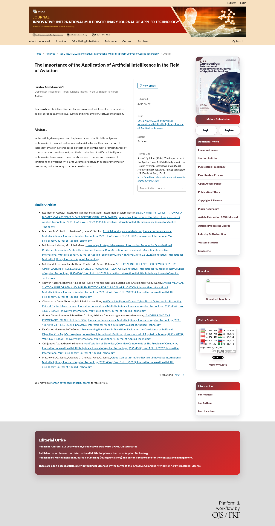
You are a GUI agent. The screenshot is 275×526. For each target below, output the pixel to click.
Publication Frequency (211, 166)
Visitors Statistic (208, 242)
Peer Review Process (210, 175)
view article (149, 85)
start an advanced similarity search (70, 382)
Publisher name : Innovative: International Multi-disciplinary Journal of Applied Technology (94, 453)
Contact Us (204, 250)
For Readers (205, 394)
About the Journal (39, 41)
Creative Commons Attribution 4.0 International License (167, 465)
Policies (109, 41)
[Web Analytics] (218, 359)
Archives (143, 41)
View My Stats (218, 364)
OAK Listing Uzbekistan (85, 41)
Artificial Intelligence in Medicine (122, 231)
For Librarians (206, 411)
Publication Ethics (209, 192)
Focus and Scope (208, 149)
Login (243, 2)
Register (231, 2)
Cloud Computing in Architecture (131, 357)
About (60, 41)
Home (38, 53)
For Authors (205, 402)
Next (177, 374)
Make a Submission (218, 119)
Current (127, 41)
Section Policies (207, 158)
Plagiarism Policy (208, 208)
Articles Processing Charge (214, 225)
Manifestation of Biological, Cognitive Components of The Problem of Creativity (130, 343)
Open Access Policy (209, 183)
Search (239, 41)
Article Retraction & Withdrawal (218, 217)
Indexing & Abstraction (212, 234)
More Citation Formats (152, 188)
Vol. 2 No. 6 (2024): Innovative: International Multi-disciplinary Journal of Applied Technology (109, 53)
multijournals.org (111, 457)
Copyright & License (210, 200)
